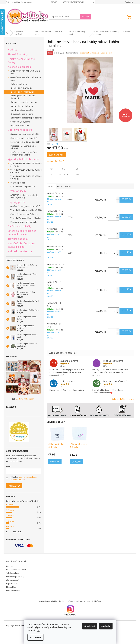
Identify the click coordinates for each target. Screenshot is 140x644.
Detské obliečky (17, 191)
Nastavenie (35, 637)
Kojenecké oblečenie (19, 67)
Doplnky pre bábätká (20, 130)
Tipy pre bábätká (18, 239)
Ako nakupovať (12, 580)
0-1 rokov (10, 504)
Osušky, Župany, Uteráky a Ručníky (26, 206)
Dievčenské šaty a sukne (22, 113)
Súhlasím (105, 626)
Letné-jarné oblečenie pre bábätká (23, 97)
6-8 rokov (10, 526)
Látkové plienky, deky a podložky (25, 141)
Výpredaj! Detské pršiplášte (22, 186)
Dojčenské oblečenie (19, 125)
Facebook (79, 601)
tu (38, 630)
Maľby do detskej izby (20, 251)
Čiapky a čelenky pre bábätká (23, 138)
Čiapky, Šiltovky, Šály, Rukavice (24, 214)
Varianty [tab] (51, 186)
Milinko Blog (11, 587)
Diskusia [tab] (68, 186)
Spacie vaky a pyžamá (20, 121)
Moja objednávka (13, 590)
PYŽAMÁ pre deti (17, 182)
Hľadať (85, 16)
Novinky (12, 50)
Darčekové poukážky (20, 226)
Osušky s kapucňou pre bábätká (24, 134)
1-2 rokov (10, 510)
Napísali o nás (11, 583)
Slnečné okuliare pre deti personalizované (22, 232)
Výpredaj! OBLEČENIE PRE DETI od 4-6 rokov (26, 171)
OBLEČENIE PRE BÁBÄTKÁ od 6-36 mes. (25, 79)
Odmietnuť (89, 626)
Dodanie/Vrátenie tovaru (73, 2)
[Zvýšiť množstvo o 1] (117, 198)
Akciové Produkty (18, 54)
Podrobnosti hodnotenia (89, 53)
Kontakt (53, 2)
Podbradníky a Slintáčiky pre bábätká (23, 147)
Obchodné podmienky (15, 576)
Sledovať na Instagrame (26, 399)
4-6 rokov (10, 521)
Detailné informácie (54, 161)
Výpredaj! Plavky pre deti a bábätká (26, 210)
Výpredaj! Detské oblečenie (23, 159)
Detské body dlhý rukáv (21, 87)
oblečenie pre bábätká (48, 601)
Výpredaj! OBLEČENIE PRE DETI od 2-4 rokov (26, 164)
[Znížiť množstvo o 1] (117, 201)
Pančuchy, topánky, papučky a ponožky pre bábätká (23, 153)
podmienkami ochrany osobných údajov (23, 478)
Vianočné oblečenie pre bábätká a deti (21, 245)
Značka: (107, 53)
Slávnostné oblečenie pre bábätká (26, 117)
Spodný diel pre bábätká (22, 109)
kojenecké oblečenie (92, 601)
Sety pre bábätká (19, 84)
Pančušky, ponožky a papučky (23, 222)
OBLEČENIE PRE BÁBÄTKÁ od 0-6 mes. (25, 72)
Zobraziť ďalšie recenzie (122, 399)
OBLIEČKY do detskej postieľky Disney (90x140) (24, 196)
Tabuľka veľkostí (13, 573)
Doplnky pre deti (17, 202)
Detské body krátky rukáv (22, 91)
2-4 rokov (10, 515)
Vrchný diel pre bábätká (22, 106)
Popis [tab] (59, 186)
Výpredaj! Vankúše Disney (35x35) (25, 218)
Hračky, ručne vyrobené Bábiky (21, 60)
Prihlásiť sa (14, 486)
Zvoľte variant (56, 155)
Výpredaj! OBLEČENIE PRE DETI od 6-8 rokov (26, 177)
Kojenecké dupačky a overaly (24, 102)
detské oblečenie (66, 601)
